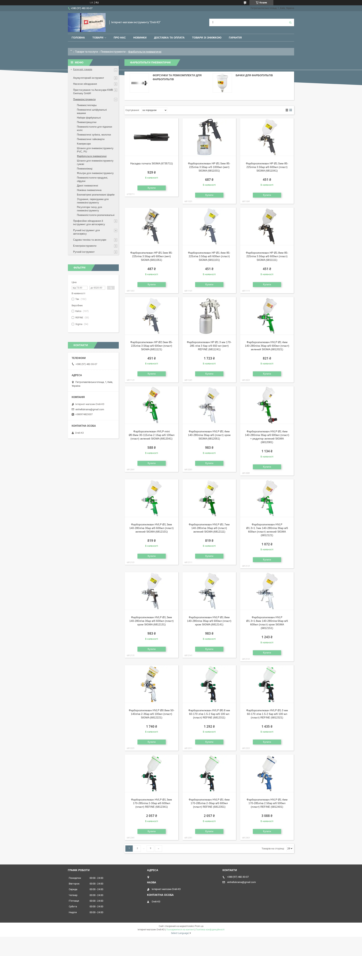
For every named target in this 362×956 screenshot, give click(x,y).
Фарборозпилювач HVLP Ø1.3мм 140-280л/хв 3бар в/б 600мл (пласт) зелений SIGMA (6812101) (151, 528)
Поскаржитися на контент (180, 929)
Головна (78, 37)
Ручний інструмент (84, 251)
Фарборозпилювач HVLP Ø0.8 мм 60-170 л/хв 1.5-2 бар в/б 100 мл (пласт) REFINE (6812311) (209, 714)
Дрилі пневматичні (87, 185)
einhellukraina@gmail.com (89, 409)
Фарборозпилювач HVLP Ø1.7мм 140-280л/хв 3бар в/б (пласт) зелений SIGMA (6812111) (209, 528)
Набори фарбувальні (89, 117)
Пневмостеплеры (87, 105)
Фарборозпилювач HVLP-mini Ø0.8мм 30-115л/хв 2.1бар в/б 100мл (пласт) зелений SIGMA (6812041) (151, 435)
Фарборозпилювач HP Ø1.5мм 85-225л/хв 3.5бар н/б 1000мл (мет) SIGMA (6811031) (209, 167)
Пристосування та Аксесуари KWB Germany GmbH (93, 92)
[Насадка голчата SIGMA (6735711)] (151, 137)
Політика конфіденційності (210, 929)
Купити (152, 187)
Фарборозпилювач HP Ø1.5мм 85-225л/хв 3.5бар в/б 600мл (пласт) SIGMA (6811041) (267, 167)
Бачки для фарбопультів (254, 75)
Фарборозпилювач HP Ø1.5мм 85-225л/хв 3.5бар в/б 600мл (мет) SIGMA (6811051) (151, 256)
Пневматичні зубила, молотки (94, 134)
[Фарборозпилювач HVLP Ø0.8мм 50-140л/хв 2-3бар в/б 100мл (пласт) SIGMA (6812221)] (151, 684)
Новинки (139, 37)
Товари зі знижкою (206, 37)
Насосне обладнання (85, 83)
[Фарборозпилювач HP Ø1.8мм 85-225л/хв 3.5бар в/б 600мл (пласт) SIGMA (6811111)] (267, 226)
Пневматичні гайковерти (90, 139)
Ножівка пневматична (89, 190)
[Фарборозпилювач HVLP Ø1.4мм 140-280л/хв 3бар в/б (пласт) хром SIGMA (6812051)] (209, 405)
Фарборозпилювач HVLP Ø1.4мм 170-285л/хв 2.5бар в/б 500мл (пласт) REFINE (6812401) (267, 803)
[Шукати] (290, 22)
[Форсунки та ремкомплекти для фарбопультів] (139, 83)
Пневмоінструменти (113, 51)
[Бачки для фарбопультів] (222, 83)
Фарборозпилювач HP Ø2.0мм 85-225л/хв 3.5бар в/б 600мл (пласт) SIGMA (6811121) (151, 346)
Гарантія (235, 37)
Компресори (84, 143)
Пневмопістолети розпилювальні (95, 215)
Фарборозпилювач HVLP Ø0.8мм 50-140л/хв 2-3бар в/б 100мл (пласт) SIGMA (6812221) (151, 714)
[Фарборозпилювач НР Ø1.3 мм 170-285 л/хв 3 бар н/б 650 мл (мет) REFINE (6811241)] (209, 316)
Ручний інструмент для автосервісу (86, 232)
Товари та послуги (86, 51)
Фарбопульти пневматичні (92, 156)
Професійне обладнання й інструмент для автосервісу (89, 222)
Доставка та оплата (169, 37)
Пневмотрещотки (86, 122)
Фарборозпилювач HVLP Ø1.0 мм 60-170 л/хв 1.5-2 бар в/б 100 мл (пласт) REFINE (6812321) (267, 714)
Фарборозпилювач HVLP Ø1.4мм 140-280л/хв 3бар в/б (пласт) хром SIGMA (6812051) (209, 435)
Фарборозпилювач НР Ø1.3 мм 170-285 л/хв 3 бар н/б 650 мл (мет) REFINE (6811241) (209, 346)
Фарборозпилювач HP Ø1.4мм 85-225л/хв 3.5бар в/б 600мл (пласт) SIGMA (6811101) (209, 256)
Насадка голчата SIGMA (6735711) (151, 163)
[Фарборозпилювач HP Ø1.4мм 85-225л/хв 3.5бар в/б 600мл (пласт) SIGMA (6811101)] (209, 226)
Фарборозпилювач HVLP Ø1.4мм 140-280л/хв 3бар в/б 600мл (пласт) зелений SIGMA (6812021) (267, 346)
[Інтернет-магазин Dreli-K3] (87, 22)
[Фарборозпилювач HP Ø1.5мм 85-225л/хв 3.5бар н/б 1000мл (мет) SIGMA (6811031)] (209, 137)
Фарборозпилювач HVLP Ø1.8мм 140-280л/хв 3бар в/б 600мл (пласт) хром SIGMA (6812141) (209, 621)
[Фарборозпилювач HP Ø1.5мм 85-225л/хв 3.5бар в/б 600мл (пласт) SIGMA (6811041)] (267, 137)
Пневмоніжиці (84, 168)
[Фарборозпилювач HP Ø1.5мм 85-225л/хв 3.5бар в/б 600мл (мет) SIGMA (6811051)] (151, 226)
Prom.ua (199, 926)
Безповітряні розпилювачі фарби (95, 194)
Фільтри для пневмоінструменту (95, 173)
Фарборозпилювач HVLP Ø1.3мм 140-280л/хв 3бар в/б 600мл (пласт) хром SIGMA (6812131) (151, 621)
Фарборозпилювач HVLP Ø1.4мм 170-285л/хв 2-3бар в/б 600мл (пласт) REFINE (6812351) (209, 803)
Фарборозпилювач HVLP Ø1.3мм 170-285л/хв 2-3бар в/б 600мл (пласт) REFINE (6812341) (151, 803)
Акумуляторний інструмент (88, 77)
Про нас (120, 37)
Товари (97, 37)
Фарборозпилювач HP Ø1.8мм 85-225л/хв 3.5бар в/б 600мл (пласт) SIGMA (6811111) (267, 256)
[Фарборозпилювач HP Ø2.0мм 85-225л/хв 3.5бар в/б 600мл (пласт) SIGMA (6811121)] (151, 316)
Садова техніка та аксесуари (89, 239)
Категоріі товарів (82, 69)
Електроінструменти (84, 245)
